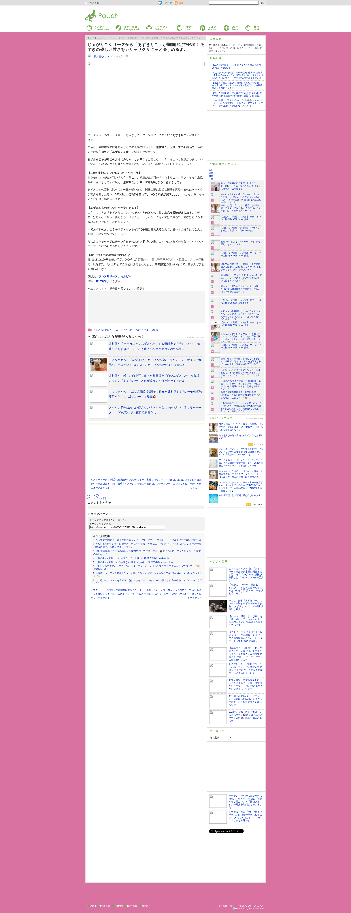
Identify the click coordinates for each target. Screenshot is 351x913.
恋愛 (178, 26)
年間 (211, 179)
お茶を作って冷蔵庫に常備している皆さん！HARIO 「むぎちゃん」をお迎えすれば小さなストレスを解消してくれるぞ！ (241, 361)
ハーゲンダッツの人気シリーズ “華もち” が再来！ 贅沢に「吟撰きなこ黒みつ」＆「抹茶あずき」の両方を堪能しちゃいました (246, 801)
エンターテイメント (96, 26)
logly (262, 418)
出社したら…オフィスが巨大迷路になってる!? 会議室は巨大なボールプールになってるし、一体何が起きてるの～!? (173, 483)
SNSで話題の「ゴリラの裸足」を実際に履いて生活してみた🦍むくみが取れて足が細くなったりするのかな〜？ (241, 208)
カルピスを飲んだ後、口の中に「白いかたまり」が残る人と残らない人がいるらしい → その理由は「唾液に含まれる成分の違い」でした (241, 198)
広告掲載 (132, 906)
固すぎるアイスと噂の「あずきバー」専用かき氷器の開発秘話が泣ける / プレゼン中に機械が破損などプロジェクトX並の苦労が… (246, 574)
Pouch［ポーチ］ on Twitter (164, 3)
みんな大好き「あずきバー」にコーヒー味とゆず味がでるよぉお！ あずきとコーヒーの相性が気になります (246, 605)
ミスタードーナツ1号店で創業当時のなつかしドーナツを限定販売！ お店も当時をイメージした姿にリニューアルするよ (118, 483)
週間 (211, 173)
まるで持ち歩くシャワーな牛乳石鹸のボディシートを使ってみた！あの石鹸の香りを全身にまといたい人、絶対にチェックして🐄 (240, 337)
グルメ (202, 26)
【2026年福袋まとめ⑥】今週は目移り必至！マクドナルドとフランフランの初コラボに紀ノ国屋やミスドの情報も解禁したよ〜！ (241, 385)
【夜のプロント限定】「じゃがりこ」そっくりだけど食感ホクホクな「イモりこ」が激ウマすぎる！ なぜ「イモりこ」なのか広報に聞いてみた (246, 654)
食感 (155, 330)
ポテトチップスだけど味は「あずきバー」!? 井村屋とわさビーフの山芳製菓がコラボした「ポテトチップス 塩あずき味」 (245, 636)
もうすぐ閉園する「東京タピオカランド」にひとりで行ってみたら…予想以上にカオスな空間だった (148, 540)
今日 (211, 170)
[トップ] (88, 38)
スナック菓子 (144, 330)
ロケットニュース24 (249, 48)
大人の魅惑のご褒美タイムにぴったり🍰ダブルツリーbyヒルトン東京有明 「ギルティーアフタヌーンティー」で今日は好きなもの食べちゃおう (237, 103)
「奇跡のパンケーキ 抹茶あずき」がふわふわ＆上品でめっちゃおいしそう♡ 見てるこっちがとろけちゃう (246, 589)
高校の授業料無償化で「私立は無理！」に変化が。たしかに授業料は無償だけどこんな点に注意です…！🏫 (240, 395)
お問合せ (146, 906)
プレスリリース (108, 276)
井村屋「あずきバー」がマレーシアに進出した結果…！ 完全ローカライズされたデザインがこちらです (246, 700)
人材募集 (119, 906)
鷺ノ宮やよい (101, 56)
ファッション (152, 26)
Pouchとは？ (94, 2)
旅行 (225, 26)
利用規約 (105, 906)
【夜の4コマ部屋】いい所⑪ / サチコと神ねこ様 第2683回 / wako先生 (132, 558)
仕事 (247, 26)
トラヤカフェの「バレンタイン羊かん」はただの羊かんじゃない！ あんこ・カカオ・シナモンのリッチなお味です (246, 816)
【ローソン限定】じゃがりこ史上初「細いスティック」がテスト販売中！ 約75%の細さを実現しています (246, 621)
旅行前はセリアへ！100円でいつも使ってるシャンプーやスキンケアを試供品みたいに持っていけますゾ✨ (241, 278)
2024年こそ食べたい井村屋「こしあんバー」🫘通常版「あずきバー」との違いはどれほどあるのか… (246, 716)
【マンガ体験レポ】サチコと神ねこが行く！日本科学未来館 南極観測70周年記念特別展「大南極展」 (237, 94)
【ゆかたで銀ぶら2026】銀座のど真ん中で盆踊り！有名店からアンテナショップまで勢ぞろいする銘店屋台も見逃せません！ (237, 86)
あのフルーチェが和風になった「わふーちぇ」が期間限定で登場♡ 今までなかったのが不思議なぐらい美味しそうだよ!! (246, 668)
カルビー (125, 276)
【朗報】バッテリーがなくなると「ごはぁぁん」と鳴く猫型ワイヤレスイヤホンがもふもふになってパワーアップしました (240, 374)
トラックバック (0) (96, 498)
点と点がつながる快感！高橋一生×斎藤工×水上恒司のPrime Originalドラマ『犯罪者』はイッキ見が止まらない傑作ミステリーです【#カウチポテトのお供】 (238, 75)
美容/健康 (120, 26)
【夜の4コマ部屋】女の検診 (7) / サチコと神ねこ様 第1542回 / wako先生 (134, 562)
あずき (105, 330)
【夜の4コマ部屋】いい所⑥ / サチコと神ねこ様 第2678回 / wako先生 (241, 324)
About (93, 906)
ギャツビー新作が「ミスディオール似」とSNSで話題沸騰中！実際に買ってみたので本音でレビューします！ (240, 289)
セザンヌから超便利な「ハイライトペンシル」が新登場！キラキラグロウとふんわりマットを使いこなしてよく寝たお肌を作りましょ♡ (240, 315)
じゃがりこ (117, 330)
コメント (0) (92, 495)
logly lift (200, 337)
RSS (176, 2)
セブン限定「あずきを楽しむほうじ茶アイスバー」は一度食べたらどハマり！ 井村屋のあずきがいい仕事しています (246, 684)
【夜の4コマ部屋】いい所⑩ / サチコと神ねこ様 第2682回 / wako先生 (241, 346)
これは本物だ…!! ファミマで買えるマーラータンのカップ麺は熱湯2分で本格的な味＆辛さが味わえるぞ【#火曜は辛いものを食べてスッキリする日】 (241, 407)
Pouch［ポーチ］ (94, 10)
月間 (211, 176)
